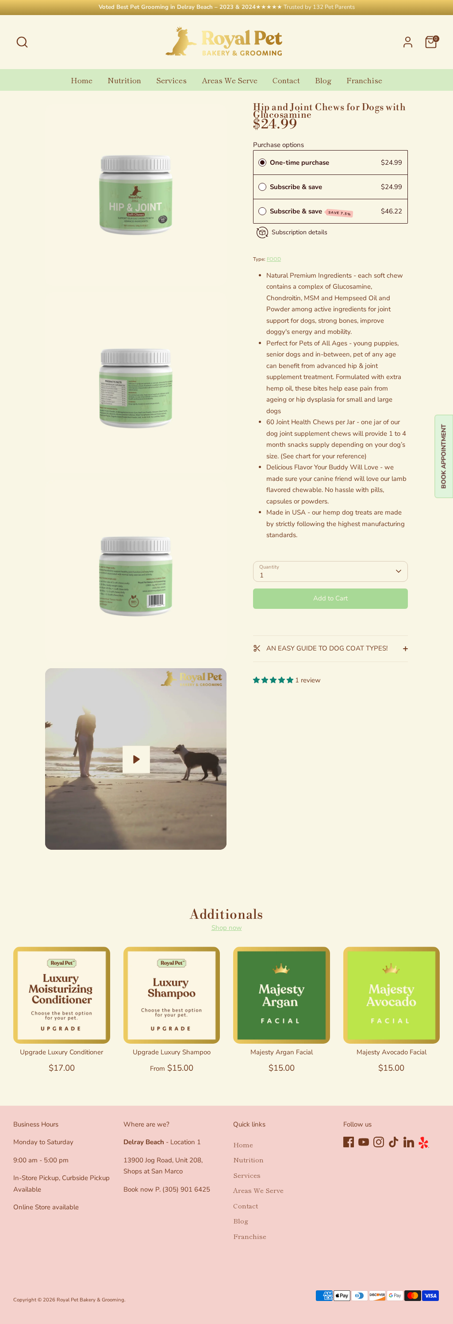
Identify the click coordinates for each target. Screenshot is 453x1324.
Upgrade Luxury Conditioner (61, 1052)
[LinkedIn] (408, 1142)
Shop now (226, 927)
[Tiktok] (393, 1142)
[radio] (262, 162)
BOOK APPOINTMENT (443, 456)
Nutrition (124, 79)
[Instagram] (378, 1142)
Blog (323, 79)
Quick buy (62, 1029)
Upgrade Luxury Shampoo (172, 1052)
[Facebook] (348, 1142)
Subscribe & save (297, 186)
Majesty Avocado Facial (391, 1052)
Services (171, 79)
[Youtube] (363, 1142)
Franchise (364, 79)
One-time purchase (299, 162)
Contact (286, 79)
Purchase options (278, 144)
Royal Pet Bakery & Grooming (90, 1300)
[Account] (408, 42)
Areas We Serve (229, 79)
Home (81, 79)
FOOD (274, 259)
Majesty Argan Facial (281, 1052)
